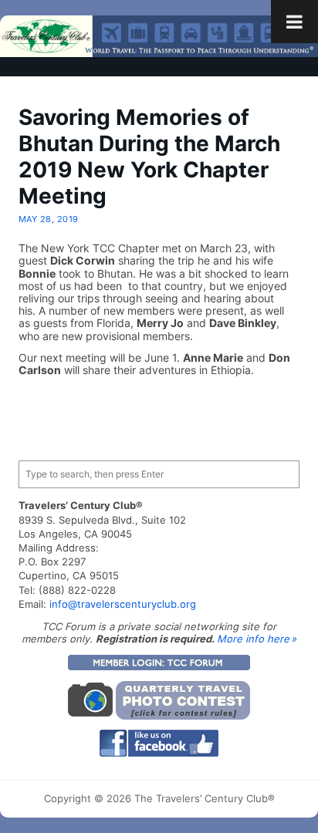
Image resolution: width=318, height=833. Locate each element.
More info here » (256, 638)
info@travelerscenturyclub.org (122, 604)
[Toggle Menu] (294, 21)
